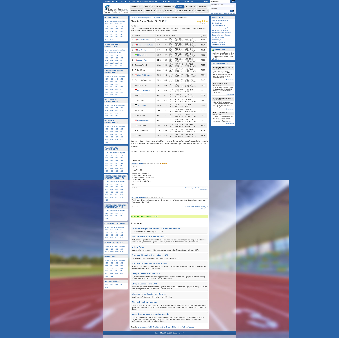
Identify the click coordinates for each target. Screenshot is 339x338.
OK (233, 1)
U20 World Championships (111, 122)
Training (214, 42)
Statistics (169, 7)
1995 (106, 58)
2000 (121, 34)
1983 (106, 55)
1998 (106, 89)
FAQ (113, 2)
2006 (116, 89)
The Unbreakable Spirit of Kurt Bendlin (149, 237)
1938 (111, 79)
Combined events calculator (221, 35)
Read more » (217, 59)
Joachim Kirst (142, 60)
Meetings (190, 7)
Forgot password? (217, 13)
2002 (111, 89)
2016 (121, 37)
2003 (106, 60)
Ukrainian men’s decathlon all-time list (149, 294)
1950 (121, 79)
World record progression (220, 30)
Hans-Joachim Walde (145, 45)
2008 (111, 37)
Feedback (119, 2)
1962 (116, 81)
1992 (111, 34)
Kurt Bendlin (141, 50)
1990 (116, 87)
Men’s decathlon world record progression (151, 314)
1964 (116, 29)
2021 (106, 116)
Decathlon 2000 (136, 18)
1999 (116, 58)
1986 (111, 87)
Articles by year (217, 40)
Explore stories (221, 44)
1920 (111, 24)
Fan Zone (221, 42)
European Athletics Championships (113, 72)
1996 (116, 34)
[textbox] (220, 1)
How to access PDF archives (147, 2)
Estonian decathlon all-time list (221, 32)
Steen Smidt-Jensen (144, 75)
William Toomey (143, 40)
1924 (116, 24)
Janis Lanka (141, 105)
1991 (116, 55)
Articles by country (218, 37)
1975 (116, 155)
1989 (111, 160)
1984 (121, 31)
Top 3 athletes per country (113, 52)
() (166, 21)
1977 (121, 155)
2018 (121, 92)
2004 (106, 37)
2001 (121, 58)
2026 (116, 95)
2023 (116, 66)
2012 (116, 37)
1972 (106, 31)
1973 (111, 155)
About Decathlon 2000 (185, 2)
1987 (111, 55)
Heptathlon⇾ (137, 11)
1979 (106, 158)
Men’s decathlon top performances (223, 28)
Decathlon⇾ (136, 7)
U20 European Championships (111, 148)
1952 (121, 26)
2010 (121, 89)
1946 (116, 79)
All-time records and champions (115, 21)
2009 (121, 60)
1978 (121, 84)
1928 (121, 24)
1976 (111, 31)
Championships (147, 18)
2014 (111, 92)
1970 (106, 155)
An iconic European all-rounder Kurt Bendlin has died (156, 228)
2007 (116, 60)
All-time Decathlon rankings (144, 302)
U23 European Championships (111, 101)
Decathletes (201, 11)
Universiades (110, 257)
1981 (111, 158)
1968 (121, 29)
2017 (121, 63)
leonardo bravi (137, 164)
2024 (111, 39)
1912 (106, 24)
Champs (180, 7)
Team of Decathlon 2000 (167, 2)
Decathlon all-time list (219, 25)
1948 (116, 26)
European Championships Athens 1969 (149, 263)
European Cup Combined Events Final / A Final (115, 206)
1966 (121, 81)
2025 (121, 66)
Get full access (130, 2)
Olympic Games (159, 18)
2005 (111, 60)
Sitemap (108, 2)
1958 (111, 81)
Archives (202, 7)
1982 (106, 87)
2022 (111, 66)
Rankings (156, 7)
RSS (213, 44)
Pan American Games (113, 243)
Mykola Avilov (142, 55)
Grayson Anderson (139, 197)
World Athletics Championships (112, 45)
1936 (111, 26)
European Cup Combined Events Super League (115, 177)
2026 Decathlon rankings (220, 20)
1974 (116, 84)
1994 (121, 87)
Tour (147, 7)
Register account (229, 13)
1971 (111, 84)
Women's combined (184, 11)
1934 (106, 79)
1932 (106, 26)
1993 (121, 55)
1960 (111, 29)
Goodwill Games (111, 281)
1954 (106, 81)
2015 (116, 63)
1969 (106, 84)
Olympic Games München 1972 (146, 274)
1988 (106, 34)
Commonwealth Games (114, 224)
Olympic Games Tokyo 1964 (144, 284)
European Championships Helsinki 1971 (150, 255)
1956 (106, 29)
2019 (106, 66)
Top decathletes (217, 23)
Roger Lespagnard (144, 120)
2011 (106, 63)
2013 (111, 63)
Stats (160, 11)
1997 (111, 58)
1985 (121, 158)
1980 (116, 31)
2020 (106, 39)
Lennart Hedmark (143, 90)
